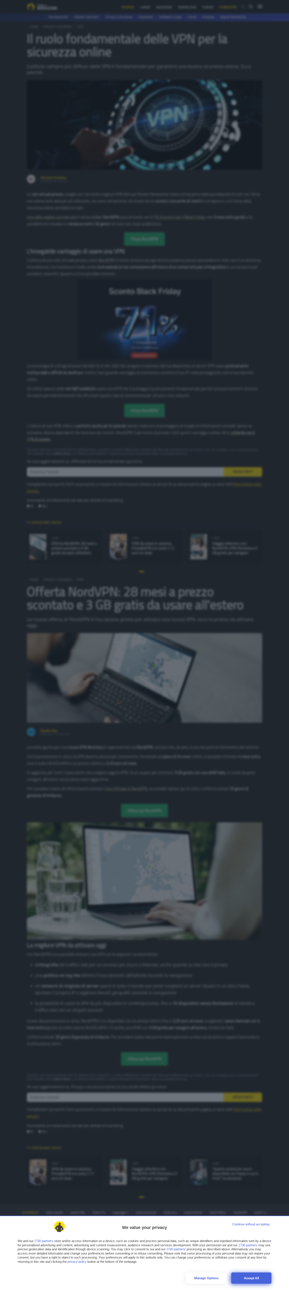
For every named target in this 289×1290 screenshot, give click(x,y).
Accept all (251, 1278)
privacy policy (77, 1261)
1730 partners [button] (43, 1241)
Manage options (206, 1278)
